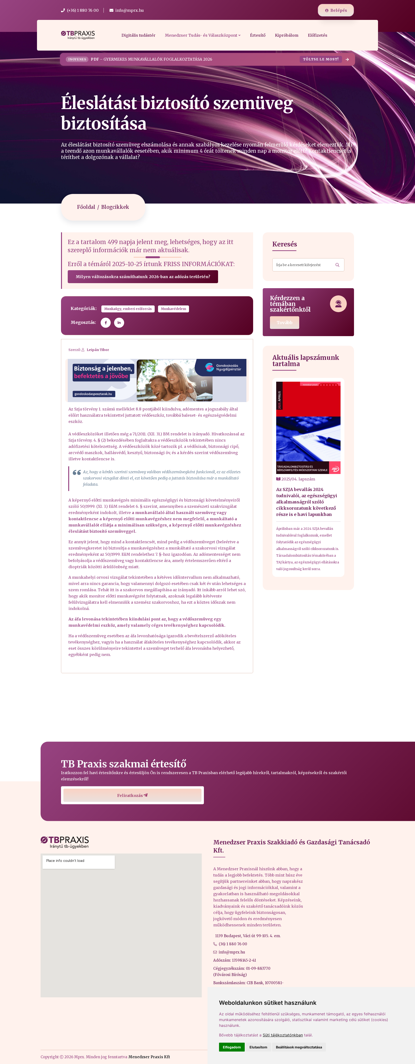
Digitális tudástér (138, 35)
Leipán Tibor (98, 350)
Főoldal (86, 207)
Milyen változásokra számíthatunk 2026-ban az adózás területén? (143, 276)
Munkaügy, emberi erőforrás (128, 309)
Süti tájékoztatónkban (283, 1035)
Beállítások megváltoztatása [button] (299, 1047)
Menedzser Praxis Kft (149, 1057)
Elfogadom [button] (232, 1047)
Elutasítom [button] (258, 1047)
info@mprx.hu (232, 952)
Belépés (338, 10)
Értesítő (257, 35)
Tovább (285, 322)
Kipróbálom (286, 35)
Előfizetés (317, 35)
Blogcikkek (115, 207)
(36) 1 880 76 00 (233, 944)
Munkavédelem (173, 309)
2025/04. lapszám (298, 479)
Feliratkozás (130, 795)
